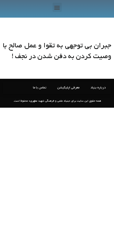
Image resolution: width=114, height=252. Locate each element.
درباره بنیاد (98, 88)
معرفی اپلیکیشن (68, 88)
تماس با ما (39, 88)
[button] (57, 7)
